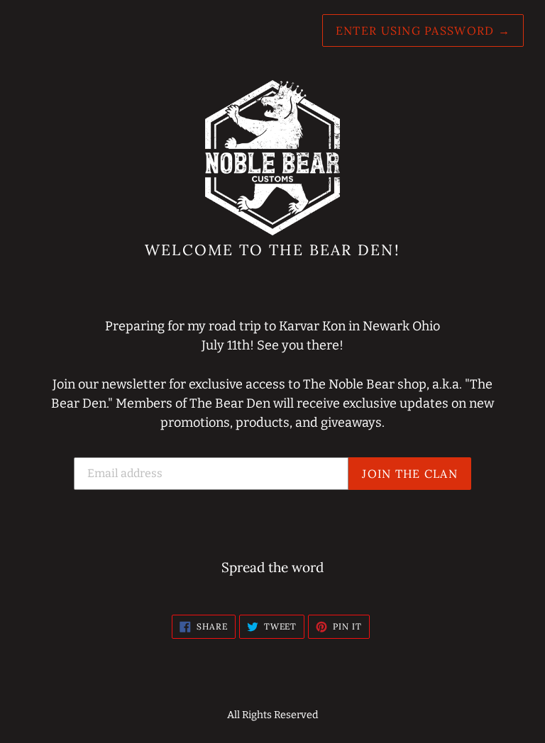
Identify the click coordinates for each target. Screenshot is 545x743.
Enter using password (423, 30)
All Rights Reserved (273, 715)
